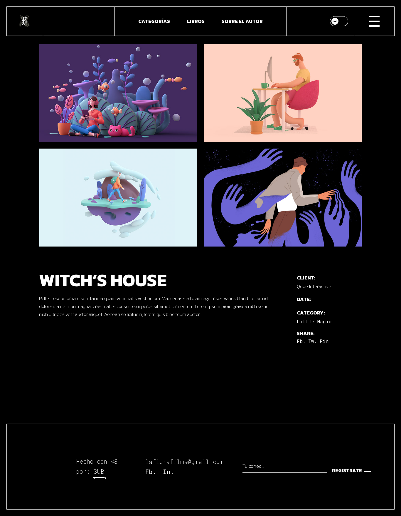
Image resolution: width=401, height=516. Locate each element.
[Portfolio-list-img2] (118, 197)
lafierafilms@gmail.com (184, 461)
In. (168, 472)
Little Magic (314, 321)
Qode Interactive (314, 286)
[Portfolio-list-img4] (283, 197)
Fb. (150, 472)
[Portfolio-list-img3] (283, 93)
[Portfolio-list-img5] (118, 93)
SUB (98, 471)
